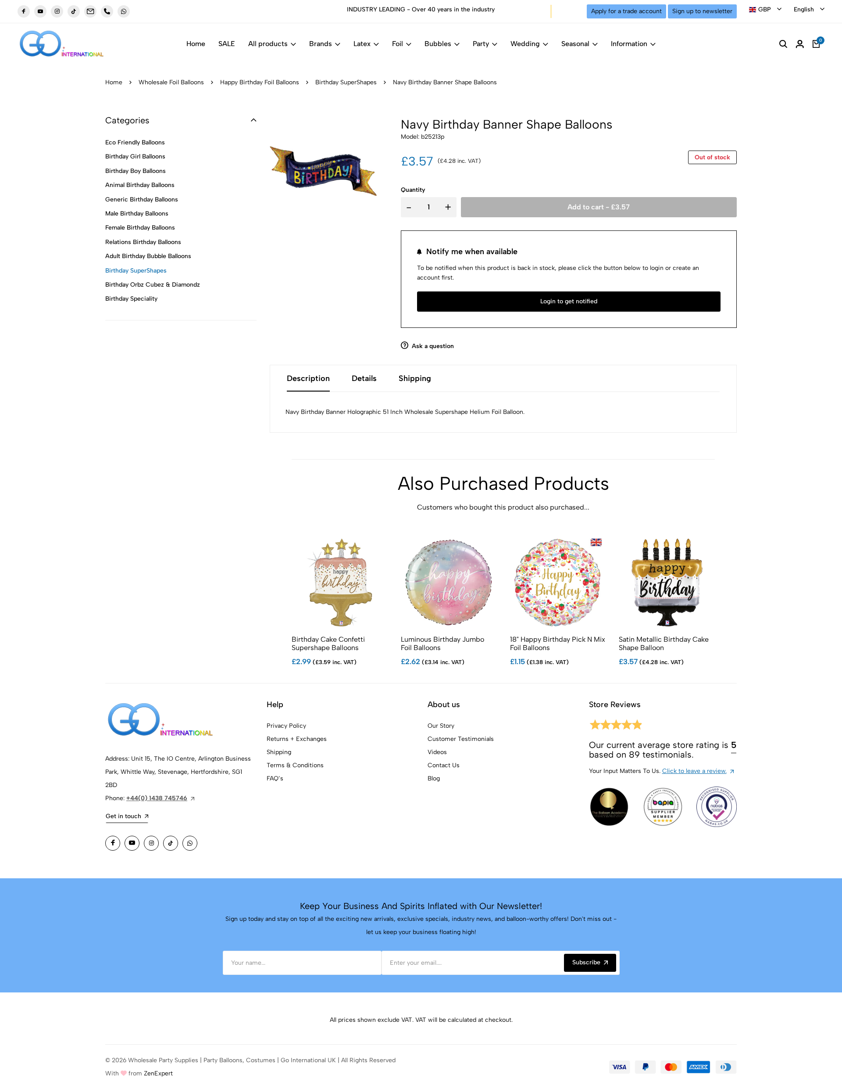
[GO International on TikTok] (170, 843)
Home (195, 44)
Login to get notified (568, 301)
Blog (434, 778)
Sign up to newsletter (702, 11)
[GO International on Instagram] (151, 843)
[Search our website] (783, 44)
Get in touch (123, 816)
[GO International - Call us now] (107, 11)
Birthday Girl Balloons (135, 156)
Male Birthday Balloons (136, 213)
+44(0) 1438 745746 (156, 798)
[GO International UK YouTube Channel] (40, 11)
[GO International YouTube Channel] (132, 843)
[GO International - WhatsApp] (124, 11)
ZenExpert (158, 1073)
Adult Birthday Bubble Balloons (148, 256)
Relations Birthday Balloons (143, 242)
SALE (226, 44)
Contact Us (444, 765)
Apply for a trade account (626, 11)
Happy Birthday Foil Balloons (259, 82)
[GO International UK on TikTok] (74, 11)
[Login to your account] (800, 44)
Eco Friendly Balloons (135, 142)
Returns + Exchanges (297, 739)
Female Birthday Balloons (140, 227)
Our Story (441, 726)
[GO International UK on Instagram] (57, 11)
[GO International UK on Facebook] (24, 11)
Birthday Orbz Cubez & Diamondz (152, 284)
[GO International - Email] (90, 11)
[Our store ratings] (615, 726)
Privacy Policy (286, 726)
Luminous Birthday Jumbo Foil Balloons (442, 643)
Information (629, 44)
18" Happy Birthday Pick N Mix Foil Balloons (557, 643)
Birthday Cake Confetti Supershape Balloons (328, 643)
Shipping (279, 752)
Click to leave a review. (694, 771)
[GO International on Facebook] (112, 843)
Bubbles (438, 44)
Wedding (525, 44)
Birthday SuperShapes (346, 82)
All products (268, 44)
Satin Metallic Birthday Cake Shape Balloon (664, 643)
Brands (320, 44)
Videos (437, 752)
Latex (362, 44)
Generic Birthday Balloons (141, 199)
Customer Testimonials (461, 739)
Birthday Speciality (131, 298)
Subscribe (586, 962)
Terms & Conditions (295, 765)
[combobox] (765, 9)
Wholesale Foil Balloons (171, 82)
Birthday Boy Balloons (135, 171)
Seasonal (575, 44)
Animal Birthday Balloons (140, 185)
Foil (397, 44)
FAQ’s (275, 778)
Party (481, 44)
